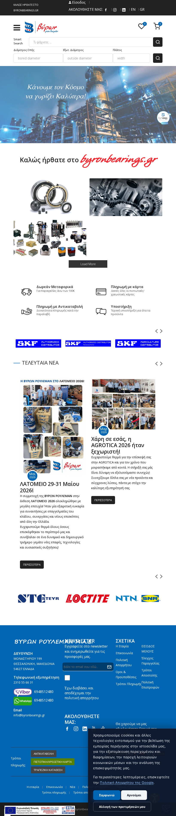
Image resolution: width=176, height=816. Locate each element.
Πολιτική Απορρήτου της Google (126, 782)
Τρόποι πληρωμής (128, 684)
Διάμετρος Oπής (24, 50)
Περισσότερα (32, 565)
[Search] (157, 42)
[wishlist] (142, 26)
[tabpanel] (88, 104)
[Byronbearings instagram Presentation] (115, 9)
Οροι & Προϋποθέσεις (126, 674)
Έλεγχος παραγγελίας (150, 660)
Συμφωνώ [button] (107, 795)
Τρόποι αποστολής (149, 672)
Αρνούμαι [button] (134, 795)
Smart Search (18, 41)
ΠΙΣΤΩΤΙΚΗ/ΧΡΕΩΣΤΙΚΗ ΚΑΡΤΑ (53, 762)
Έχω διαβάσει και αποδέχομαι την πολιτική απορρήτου (82, 693)
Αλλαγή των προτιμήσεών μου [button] (122, 806)
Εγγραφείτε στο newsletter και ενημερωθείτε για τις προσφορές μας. (86, 651)
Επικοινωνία (124, 653)
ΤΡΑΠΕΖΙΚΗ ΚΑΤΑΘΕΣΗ (48, 770)
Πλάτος (117, 50)
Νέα (72, 787)
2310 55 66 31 (23, 682)
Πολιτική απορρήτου (124, 662)
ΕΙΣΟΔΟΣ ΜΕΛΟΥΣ (148, 648)
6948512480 (43, 691)
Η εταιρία (122, 646)
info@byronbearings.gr (29, 715)
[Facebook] (106, 9)
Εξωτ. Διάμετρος (73, 50)
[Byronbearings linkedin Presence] (124, 9)
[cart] (157, 26)
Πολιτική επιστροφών (150, 684)
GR (142, 9)
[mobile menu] (19, 27)
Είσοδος (78, 2)
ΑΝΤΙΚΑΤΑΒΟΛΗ (44, 754)
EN (133, 9)
